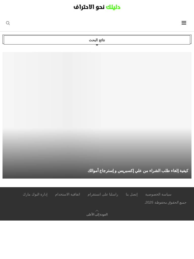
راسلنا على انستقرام (103, 194)
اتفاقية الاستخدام (67, 194)
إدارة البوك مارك (35, 194)
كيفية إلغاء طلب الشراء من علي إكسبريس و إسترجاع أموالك (138, 170)
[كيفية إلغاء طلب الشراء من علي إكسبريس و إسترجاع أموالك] (98, 115)
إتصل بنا (132, 194)
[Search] (7, 23)
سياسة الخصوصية (158, 194)
